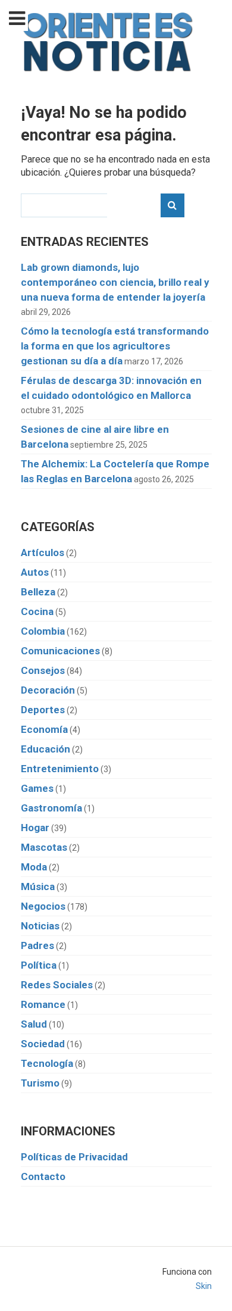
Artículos (42, 552)
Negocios (43, 906)
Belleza (38, 592)
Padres (37, 945)
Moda (34, 867)
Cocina (37, 611)
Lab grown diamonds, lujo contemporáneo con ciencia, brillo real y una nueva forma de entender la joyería (115, 282)
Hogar (35, 828)
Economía (44, 729)
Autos (35, 572)
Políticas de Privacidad (74, 1157)
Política (39, 965)
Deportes (43, 710)
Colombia (43, 631)
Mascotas (44, 847)
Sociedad (43, 1044)
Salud (34, 1024)
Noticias (40, 926)
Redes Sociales (57, 985)
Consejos (43, 670)
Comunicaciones (60, 651)
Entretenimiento (60, 769)
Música (38, 886)
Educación (45, 749)
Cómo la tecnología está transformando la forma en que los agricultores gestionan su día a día (115, 346)
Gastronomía (51, 808)
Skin (204, 1286)
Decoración (48, 690)
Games (37, 788)
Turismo (40, 1083)
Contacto (43, 1176)
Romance (43, 1004)
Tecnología (47, 1063)
